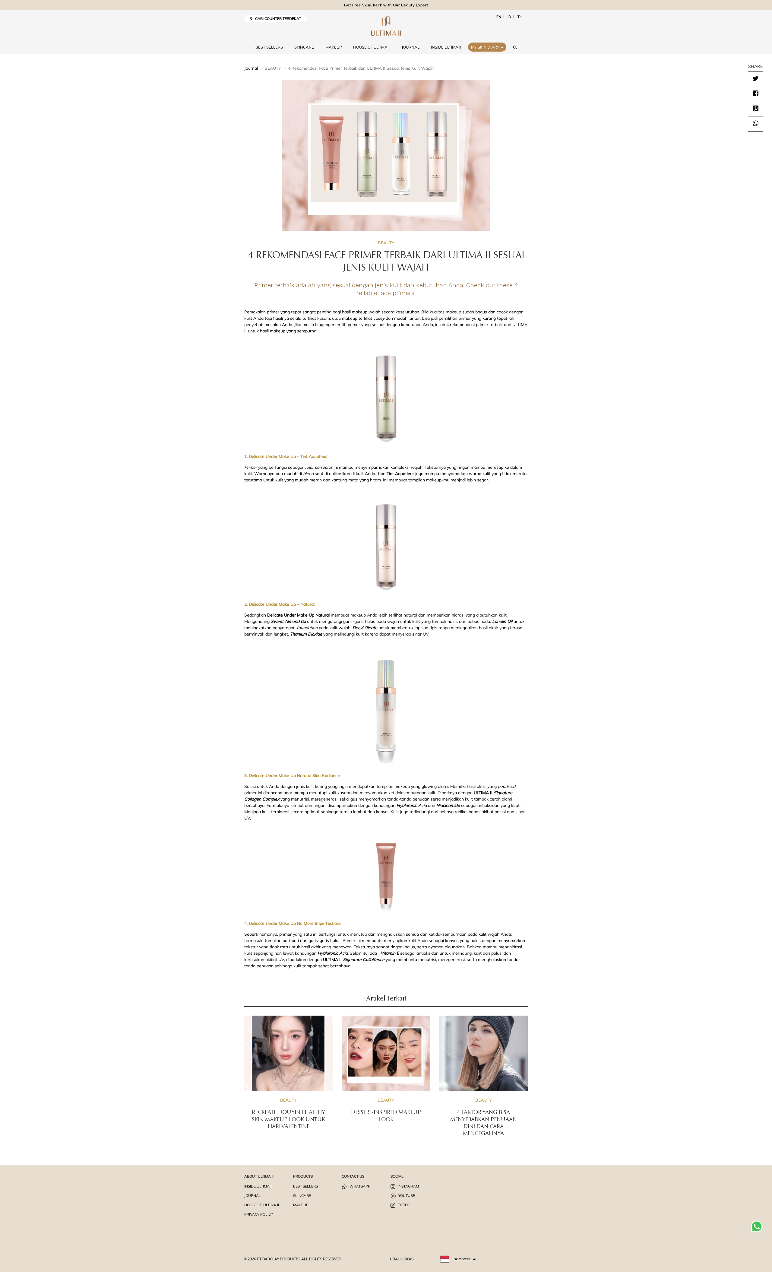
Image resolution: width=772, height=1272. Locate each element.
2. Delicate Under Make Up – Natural (279, 604)
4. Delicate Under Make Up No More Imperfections (292, 923)
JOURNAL (410, 47)
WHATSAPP (359, 1186)
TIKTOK (403, 1205)
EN (498, 16)
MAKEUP (333, 47)
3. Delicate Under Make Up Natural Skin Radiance (292, 775)
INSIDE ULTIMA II (446, 47)
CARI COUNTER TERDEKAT (276, 18)
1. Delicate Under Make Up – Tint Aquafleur (286, 456)
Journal (251, 68)
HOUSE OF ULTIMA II (371, 47)
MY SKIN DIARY (485, 47)
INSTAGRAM (408, 1186)
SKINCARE (304, 47)
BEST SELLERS (269, 47)
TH (519, 16)
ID (509, 16)
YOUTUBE (406, 1195)
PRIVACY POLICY (258, 1214)
